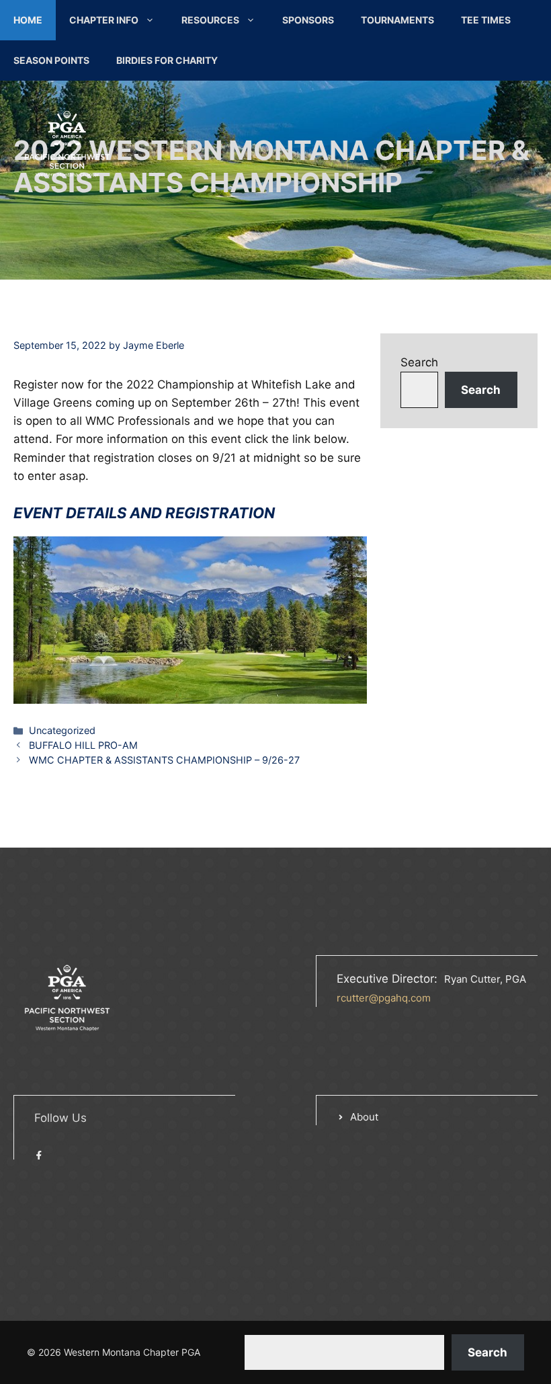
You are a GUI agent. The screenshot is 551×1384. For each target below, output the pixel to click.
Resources (210, 20)
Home (27, 20)
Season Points (51, 60)
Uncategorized (62, 730)
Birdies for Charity (167, 60)
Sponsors (308, 20)
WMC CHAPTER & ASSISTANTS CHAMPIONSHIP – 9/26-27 (164, 760)
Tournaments (397, 20)
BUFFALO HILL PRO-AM (83, 745)
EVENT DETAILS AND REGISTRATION (144, 513)
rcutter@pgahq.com (384, 997)
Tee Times (486, 20)
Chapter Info (103, 20)
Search (419, 362)
